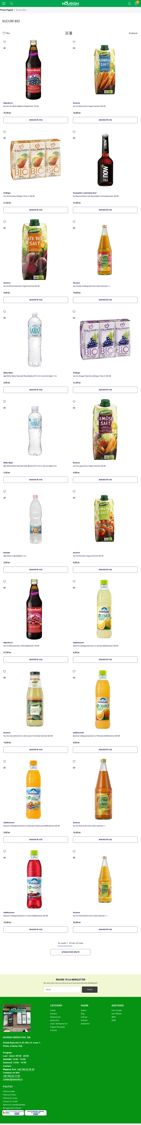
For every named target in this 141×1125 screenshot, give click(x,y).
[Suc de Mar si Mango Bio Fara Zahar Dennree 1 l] (105, 249)
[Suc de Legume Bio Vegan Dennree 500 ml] (105, 429)
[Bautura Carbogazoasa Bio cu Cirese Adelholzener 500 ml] (35, 879)
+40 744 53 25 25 (25, 1069)
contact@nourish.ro (12, 1079)
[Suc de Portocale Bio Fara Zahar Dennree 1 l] (105, 879)
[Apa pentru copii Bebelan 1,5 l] (35, 519)
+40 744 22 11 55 (11, 1076)
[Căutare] (11, 3)
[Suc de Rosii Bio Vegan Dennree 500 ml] (105, 519)
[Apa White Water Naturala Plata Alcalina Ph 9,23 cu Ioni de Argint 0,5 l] (35, 429)
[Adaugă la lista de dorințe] (4, 41)
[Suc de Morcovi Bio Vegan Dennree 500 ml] (105, 69)
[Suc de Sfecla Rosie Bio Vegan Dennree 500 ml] (35, 249)
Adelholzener (78, 643)
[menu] (3, 3)
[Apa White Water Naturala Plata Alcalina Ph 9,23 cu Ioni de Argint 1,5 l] (35, 339)
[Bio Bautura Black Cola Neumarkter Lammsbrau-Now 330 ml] (105, 159)
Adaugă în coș (35, 120)
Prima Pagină (6, 10)
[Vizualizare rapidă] (4, 48)
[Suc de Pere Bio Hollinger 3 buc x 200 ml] (35, 159)
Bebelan (6, 553)
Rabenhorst (8, 103)
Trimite (89, 990)
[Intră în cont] (129, 3)
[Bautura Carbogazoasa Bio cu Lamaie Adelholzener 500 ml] (105, 609)
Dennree (76, 103)
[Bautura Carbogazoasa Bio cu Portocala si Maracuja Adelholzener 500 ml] (35, 789)
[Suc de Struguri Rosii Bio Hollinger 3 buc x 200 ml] (105, 339)
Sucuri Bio (21, 10)
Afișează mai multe (70, 952)
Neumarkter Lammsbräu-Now (85, 193)
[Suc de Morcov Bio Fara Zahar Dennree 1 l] (105, 789)
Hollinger (7, 193)
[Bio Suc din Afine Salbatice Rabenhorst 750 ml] (35, 69)
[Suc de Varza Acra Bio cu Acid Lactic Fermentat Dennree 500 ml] (35, 699)
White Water (8, 373)
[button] (67, 33)
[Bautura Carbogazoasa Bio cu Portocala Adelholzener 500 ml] (105, 699)
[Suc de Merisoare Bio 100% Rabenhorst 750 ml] (35, 609)
